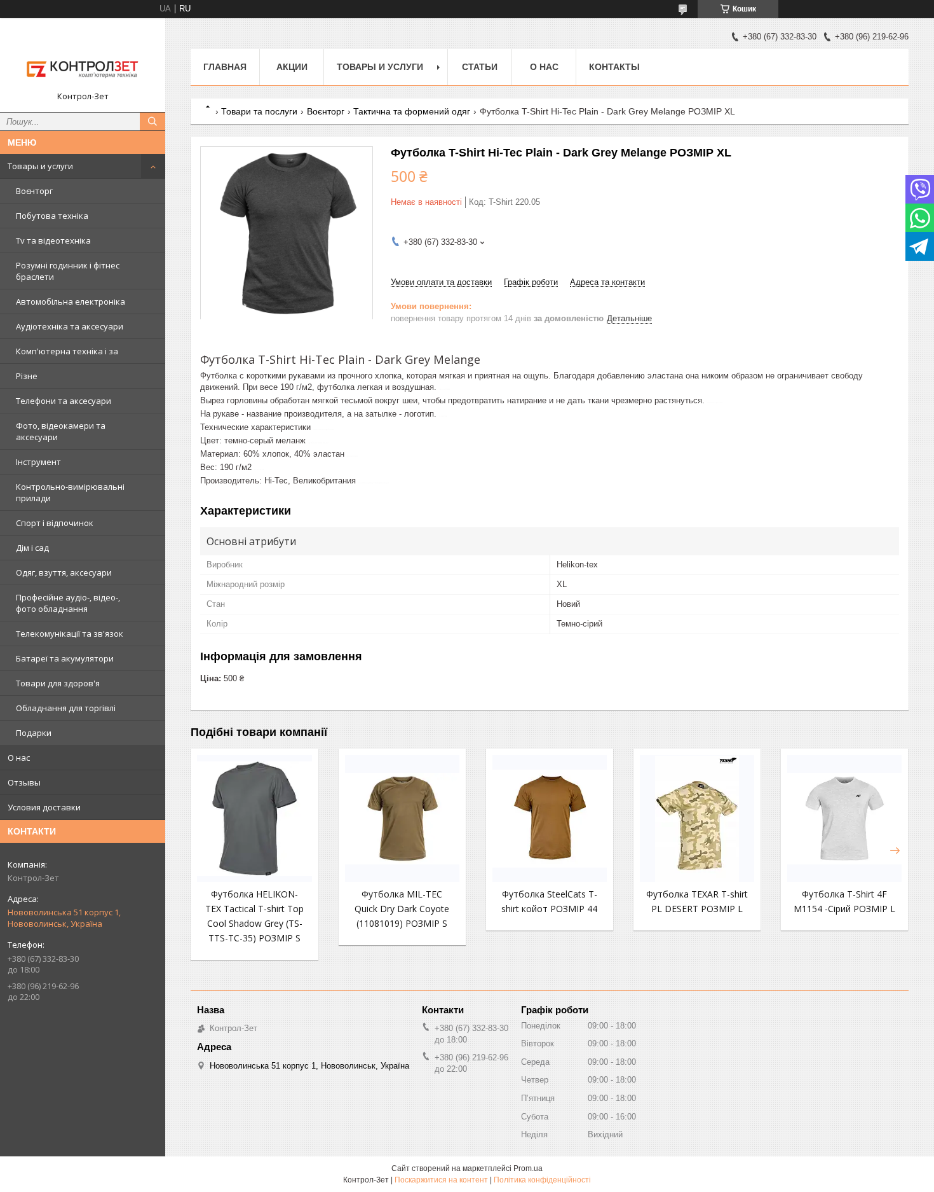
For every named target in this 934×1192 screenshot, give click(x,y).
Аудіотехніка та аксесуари (69, 326)
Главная (225, 67)
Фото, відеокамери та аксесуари (60, 431)
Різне (26, 376)
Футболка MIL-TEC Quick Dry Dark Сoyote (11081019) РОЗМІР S (402, 908)
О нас (19, 757)
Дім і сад (32, 547)
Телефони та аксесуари (63, 400)
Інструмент (38, 462)
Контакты (614, 67)
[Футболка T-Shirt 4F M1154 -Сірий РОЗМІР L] (844, 818)
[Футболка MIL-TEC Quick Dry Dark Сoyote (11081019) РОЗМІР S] (402, 818)
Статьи (479, 67)
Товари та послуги (259, 111)
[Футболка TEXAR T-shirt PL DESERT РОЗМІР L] (697, 818)
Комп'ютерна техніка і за (67, 351)
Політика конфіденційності (542, 1179)
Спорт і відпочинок (54, 523)
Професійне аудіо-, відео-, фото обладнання (68, 603)
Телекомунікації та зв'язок (69, 633)
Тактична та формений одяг (411, 111)
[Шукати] (152, 121)
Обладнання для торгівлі (66, 708)
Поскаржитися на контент (441, 1179)
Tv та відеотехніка (53, 240)
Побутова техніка (52, 215)
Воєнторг (34, 191)
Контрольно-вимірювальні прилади (70, 492)
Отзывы (24, 782)
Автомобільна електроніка (70, 301)
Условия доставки (44, 807)
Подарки (33, 732)
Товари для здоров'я (58, 683)
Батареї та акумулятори (65, 658)
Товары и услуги (40, 166)
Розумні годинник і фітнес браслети (67, 271)
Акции (292, 67)
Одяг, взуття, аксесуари (64, 572)
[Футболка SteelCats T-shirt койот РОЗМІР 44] (549, 818)
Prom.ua (528, 1168)
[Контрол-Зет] (83, 59)
